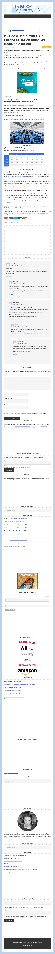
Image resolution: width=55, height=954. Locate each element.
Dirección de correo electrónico (12, 598)
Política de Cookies (27, 945)
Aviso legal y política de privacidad (21, 943)
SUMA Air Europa (14, 222)
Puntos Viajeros (22, 942)
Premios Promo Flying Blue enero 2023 (18, 518)
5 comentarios (46, 47)
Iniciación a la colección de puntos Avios (13, 861)
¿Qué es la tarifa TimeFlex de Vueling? (12, 690)
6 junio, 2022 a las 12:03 (16, 265)
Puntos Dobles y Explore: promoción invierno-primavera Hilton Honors (19, 684)
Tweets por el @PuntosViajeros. (11, 773)
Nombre (6, 392)
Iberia (46, 195)
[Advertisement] (27, 25)
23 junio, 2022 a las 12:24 (19, 304)
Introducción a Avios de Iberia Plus (22, 426)
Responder (9, 276)
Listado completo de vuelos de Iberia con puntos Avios (16, 872)
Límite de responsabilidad (36, 943)
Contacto (10, 479)
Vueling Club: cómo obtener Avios (11, 866)
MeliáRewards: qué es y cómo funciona (12, 858)
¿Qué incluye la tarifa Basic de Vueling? (12, 687)
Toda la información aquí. (13, 215)
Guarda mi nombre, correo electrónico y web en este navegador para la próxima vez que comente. (25, 414)
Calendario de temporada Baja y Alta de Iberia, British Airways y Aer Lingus (20, 869)
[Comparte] (19, 218)
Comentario (7, 376)
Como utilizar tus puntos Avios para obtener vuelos (15, 855)
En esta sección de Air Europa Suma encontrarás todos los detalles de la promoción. (24, 119)
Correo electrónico (8, 398)
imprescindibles (44, 426)
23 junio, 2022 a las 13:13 (21, 326)
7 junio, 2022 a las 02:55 (19, 283)
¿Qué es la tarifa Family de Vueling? (12, 693)
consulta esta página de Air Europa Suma (16, 176)
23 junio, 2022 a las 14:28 (23, 343)
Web (5, 405)
